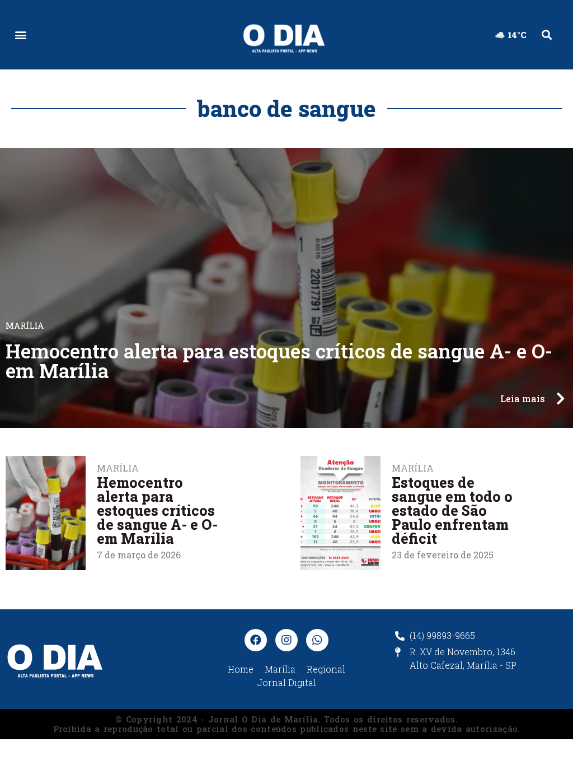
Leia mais (522, 398)
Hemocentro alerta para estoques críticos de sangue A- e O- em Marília (279, 360)
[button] (20, 35)
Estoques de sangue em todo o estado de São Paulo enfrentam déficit (452, 510)
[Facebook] (256, 640)
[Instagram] (286, 640)
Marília (413, 468)
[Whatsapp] (317, 640)
